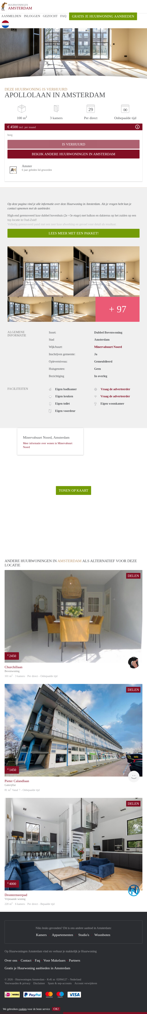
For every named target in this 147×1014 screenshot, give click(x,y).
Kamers (41, 935)
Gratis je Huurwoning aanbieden (103, 16)
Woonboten (102, 935)
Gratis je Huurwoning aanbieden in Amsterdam (37, 968)
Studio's (83, 935)
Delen (133, 576)
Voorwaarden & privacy (17, 983)
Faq (37, 960)
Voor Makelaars (54, 960)
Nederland (75, 979)
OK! (56, 1009)
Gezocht (50, 16)
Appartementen (62, 935)
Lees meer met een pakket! (74, 233)
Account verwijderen (85, 983)
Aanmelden (11, 16)
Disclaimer (39, 983)
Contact (26, 960)
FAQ (63, 16)
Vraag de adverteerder (115, 389)
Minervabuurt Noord (108, 347)
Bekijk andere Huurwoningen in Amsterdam (73, 154)
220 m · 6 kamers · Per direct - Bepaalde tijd (30, 904)
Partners (74, 960)
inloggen (32, 16)
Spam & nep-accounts (60, 983)
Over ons (11, 960)
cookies (23, 1009)
